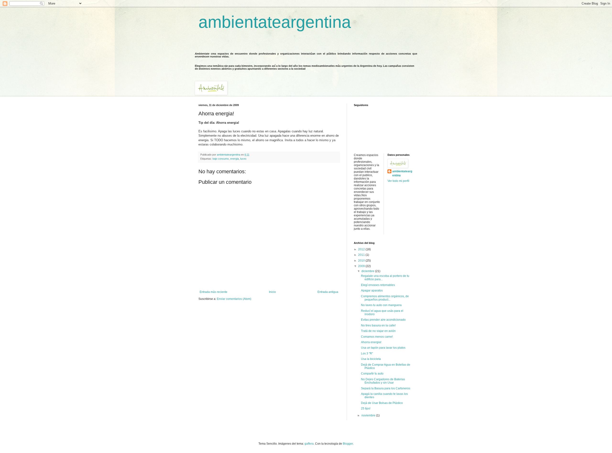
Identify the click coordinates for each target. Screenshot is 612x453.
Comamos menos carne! (377, 336)
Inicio (272, 292)
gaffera (309, 443)
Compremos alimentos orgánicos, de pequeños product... (385, 298)
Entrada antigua (327, 292)
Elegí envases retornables (378, 285)
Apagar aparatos (372, 290)
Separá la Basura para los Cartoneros (385, 388)
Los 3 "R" (367, 353)
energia (234, 158)
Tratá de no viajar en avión (378, 331)
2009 (362, 266)
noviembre (368, 415)
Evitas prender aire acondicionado (383, 319)
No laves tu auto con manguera (381, 305)
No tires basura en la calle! (378, 325)
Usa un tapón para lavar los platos (383, 347)
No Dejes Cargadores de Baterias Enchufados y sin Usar (383, 381)
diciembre (368, 271)
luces (243, 158)
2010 (362, 260)
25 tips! (365, 408)
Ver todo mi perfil (398, 181)
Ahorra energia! (371, 342)
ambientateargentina (274, 22)
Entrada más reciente (213, 292)
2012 (362, 249)
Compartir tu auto (372, 373)
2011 (362, 255)
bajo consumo (221, 158)
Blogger (348, 443)
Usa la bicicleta (371, 359)
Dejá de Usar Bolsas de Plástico (382, 403)
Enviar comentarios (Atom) (234, 299)
